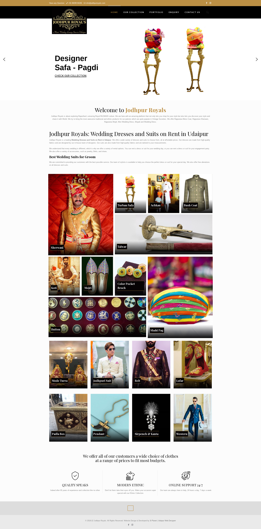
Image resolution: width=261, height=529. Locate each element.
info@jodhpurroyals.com (95, 3)
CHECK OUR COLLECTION (179, 75)
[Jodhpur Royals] (69, 21)
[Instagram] (210, 3)
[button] (4, 59)
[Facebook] (206, 3)
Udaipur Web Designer (167, 521)
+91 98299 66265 (75, 3)
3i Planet (153, 521)
